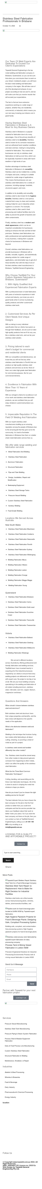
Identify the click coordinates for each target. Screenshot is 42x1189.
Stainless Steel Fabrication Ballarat (20, 637)
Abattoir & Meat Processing (14, 1072)
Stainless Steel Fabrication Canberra (21, 534)
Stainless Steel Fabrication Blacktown (21, 529)
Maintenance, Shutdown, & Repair (17, 1061)
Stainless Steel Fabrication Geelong (20, 642)
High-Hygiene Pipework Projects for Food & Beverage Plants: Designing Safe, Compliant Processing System (20, 919)
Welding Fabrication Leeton (17, 570)
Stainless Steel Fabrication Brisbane (20, 597)
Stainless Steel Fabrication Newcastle (21, 539)
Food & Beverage (11, 1082)
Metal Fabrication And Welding (19, 451)
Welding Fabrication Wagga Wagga (20, 580)
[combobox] (21, 852)
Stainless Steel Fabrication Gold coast (21, 607)
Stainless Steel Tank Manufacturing (17, 1028)
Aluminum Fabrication (15, 462)
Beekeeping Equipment (16, 485)
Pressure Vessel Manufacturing (16, 1023)
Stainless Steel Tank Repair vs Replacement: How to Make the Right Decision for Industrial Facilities (18, 889)
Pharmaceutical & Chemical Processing (19, 1092)
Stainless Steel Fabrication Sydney (20, 549)
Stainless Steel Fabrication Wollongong (21, 554)
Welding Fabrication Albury (17, 560)
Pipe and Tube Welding (16, 472)
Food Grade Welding (15, 511)
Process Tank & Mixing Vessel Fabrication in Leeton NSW (18, 946)
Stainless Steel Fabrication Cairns (19, 602)
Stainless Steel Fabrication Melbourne (21, 648)
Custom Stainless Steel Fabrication (20, 500)
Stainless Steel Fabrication (17, 457)
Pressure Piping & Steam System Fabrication (21, 1033)
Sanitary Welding (14, 505)
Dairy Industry (10, 1087)
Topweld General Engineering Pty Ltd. (16, 1168)
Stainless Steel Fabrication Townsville (21, 620)
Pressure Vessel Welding (17, 495)
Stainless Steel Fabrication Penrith (20, 544)
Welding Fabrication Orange (17, 575)
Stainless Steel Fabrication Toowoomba (21, 625)
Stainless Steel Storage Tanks (18, 490)
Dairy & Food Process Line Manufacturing (19, 1046)
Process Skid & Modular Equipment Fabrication (17, 1039)
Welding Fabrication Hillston (17, 565)
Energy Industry (10, 1097)
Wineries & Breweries (12, 1077)
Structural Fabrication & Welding (16, 1056)
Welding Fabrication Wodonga (18, 653)
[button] (21, 14)
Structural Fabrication (15, 467)
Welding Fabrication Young (17, 585)
